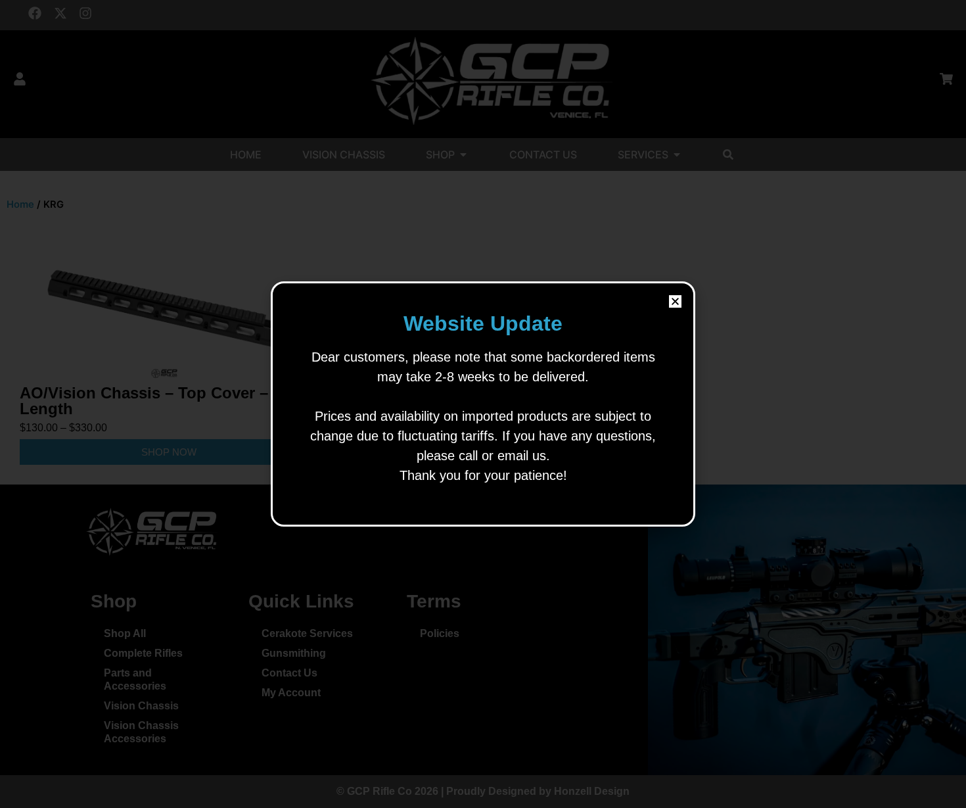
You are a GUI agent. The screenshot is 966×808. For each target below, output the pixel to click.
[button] (675, 301)
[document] (483, 404)
